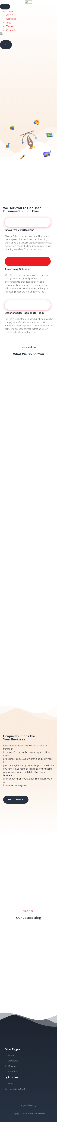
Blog (8, 23)
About (9, 15)
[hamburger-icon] (5, 6)
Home (9, 11)
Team (9, 26)
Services (11, 19)
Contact (10, 30)
